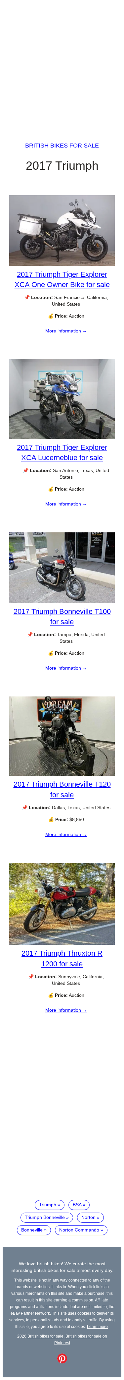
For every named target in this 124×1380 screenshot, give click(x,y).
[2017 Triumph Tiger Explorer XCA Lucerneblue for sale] (62, 437)
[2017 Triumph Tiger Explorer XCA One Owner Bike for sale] (62, 264)
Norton (88, 1217)
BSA (77, 1204)
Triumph (47, 1204)
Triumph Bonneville (45, 1217)
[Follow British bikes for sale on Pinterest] (62, 1361)
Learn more (97, 1326)
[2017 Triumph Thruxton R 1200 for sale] (62, 943)
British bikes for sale (62, 145)
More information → (66, 330)
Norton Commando (79, 1229)
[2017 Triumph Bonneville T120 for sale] (62, 774)
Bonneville (32, 1229)
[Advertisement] (62, 65)
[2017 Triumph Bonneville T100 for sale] (62, 601)
